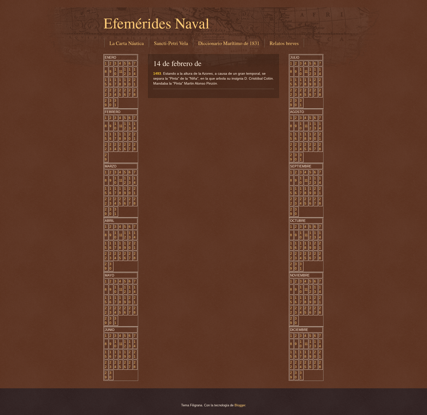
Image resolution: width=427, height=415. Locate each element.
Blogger (240, 405)
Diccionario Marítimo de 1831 (228, 43)
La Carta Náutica (126, 43)
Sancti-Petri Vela (171, 43)
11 (120, 71)
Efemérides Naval (157, 23)
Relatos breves (284, 43)
